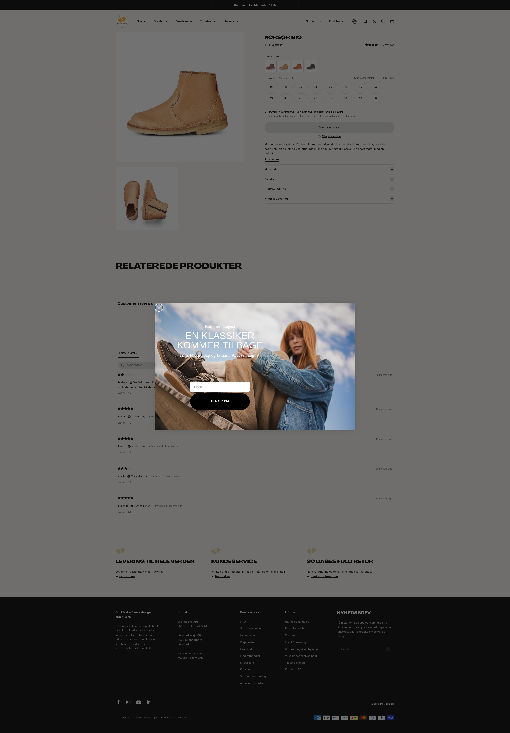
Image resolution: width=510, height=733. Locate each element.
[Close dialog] (159, 307)
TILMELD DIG (220, 401)
